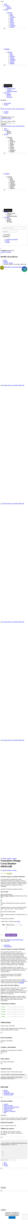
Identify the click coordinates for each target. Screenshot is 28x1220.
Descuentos (7, 92)
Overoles (12, 22)
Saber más (12, 1217)
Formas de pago (8, 1109)
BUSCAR (3, 124)
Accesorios (12, 25)
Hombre (6, 261)
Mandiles (12, 27)
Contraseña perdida (8, 1094)
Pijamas (12, 24)
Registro (6, 104)
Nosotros (6, 87)
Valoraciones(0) (8, 946)
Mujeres (9, 6)
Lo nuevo (6, 5)
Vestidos (12, 19)
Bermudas (12, 56)
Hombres (9, 8)
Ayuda (18, 921)
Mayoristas (9, 97)
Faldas (11, 21)
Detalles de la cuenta (9, 1093)
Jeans (11, 14)
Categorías (9, 12)
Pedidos (6, 1090)
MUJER (6, 9)
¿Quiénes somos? (11, 88)
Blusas (11, 15)
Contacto (9, 90)
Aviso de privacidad (9, 1108)
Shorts (11, 18)
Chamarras (12, 17)
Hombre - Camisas (8, 263)
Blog (5, 1112)
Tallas (3, 924)
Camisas (12, 57)
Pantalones (12, 59)
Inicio (5, 260)
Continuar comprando (6, 118)
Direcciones (7, 1091)
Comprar (7, 242)
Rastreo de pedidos (8, 1105)
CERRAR (3, 1187)
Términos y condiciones (9, 1111)
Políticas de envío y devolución (11, 1107)
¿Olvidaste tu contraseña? (11, 239)
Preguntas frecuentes (12, 91)
